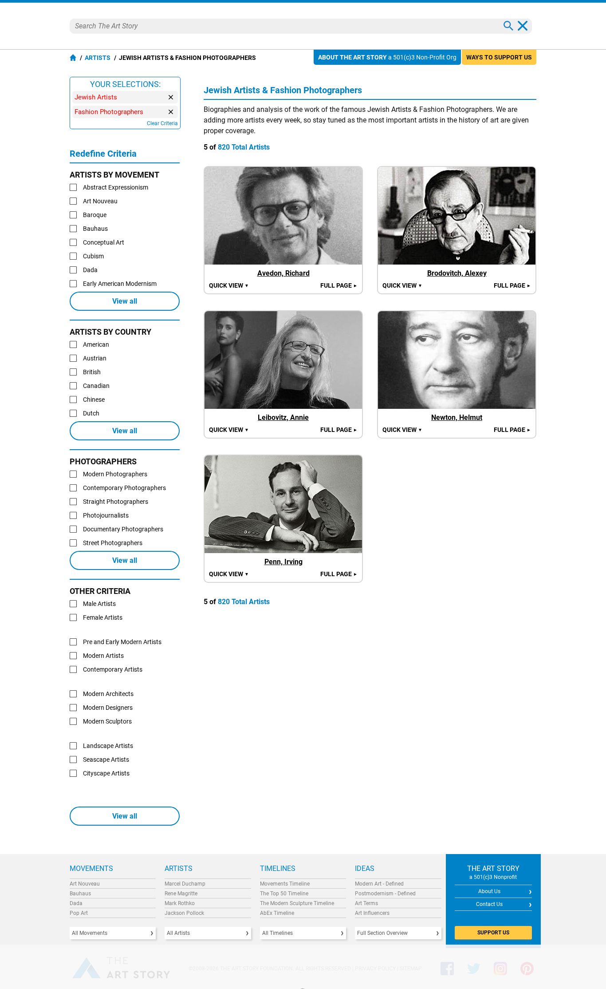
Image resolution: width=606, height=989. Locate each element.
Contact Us (489, 904)
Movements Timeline (285, 884)
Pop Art (79, 913)
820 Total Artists (244, 147)
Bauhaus (80, 893)
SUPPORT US (493, 933)
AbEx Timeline (277, 913)
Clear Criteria (162, 123)
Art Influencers (372, 913)
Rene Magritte (181, 893)
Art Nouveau (85, 884)
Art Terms (366, 903)
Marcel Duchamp (185, 884)
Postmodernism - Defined (385, 893)
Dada (76, 903)
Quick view (229, 285)
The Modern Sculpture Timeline (297, 903)
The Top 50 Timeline (284, 893)
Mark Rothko (180, 903)
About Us (489, 891)
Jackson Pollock (184, 913)
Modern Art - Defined (379, 884)
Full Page (339, 285)
